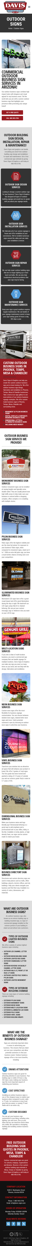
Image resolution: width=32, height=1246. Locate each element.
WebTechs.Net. (21, 1244)
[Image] (16, 463)
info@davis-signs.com (18, 1203)
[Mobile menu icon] (29, 7)
